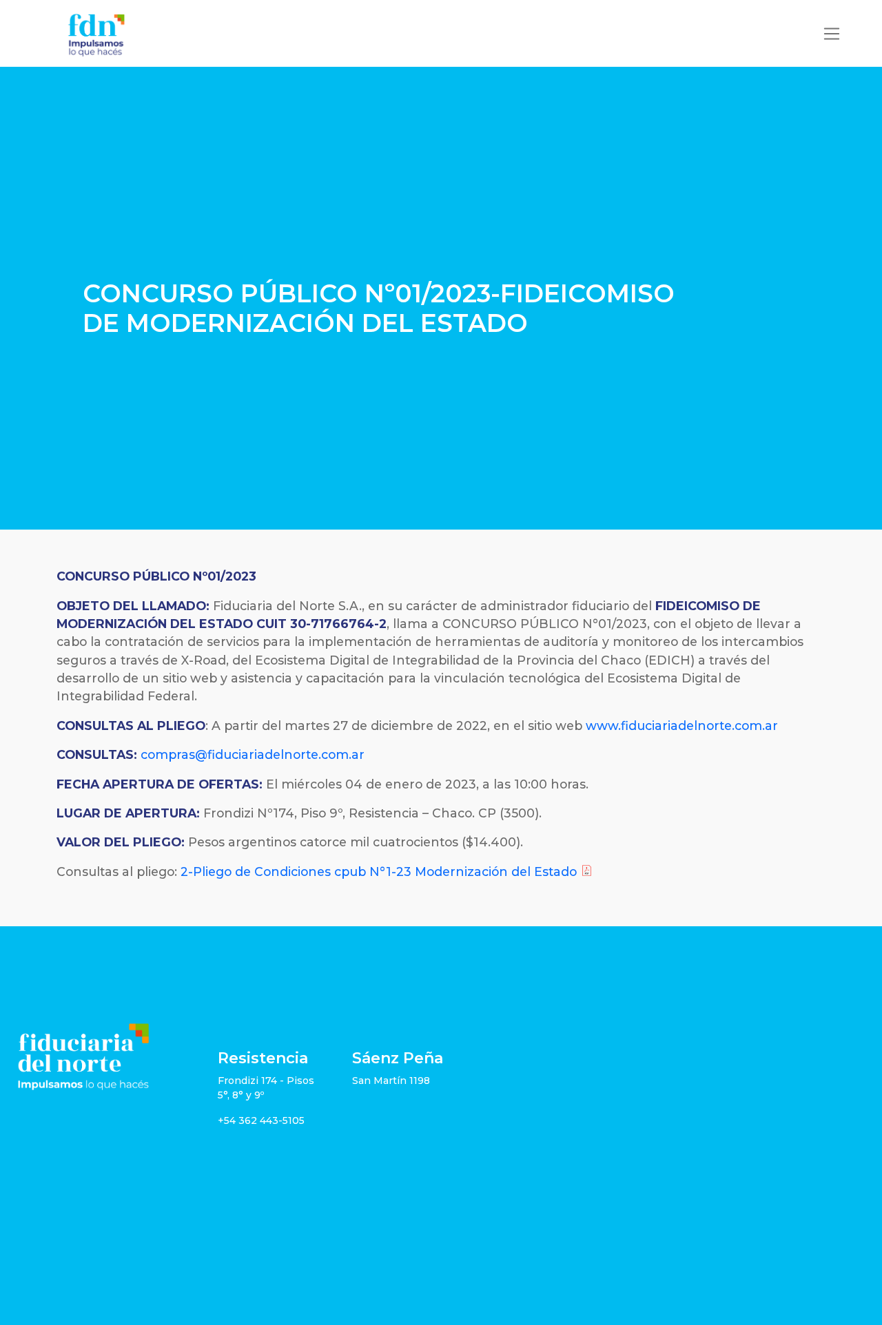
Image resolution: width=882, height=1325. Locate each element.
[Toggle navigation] (831, 34)
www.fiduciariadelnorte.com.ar (682, 725)
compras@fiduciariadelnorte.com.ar (253, 754)
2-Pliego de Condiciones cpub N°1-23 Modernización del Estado (379, 871)
